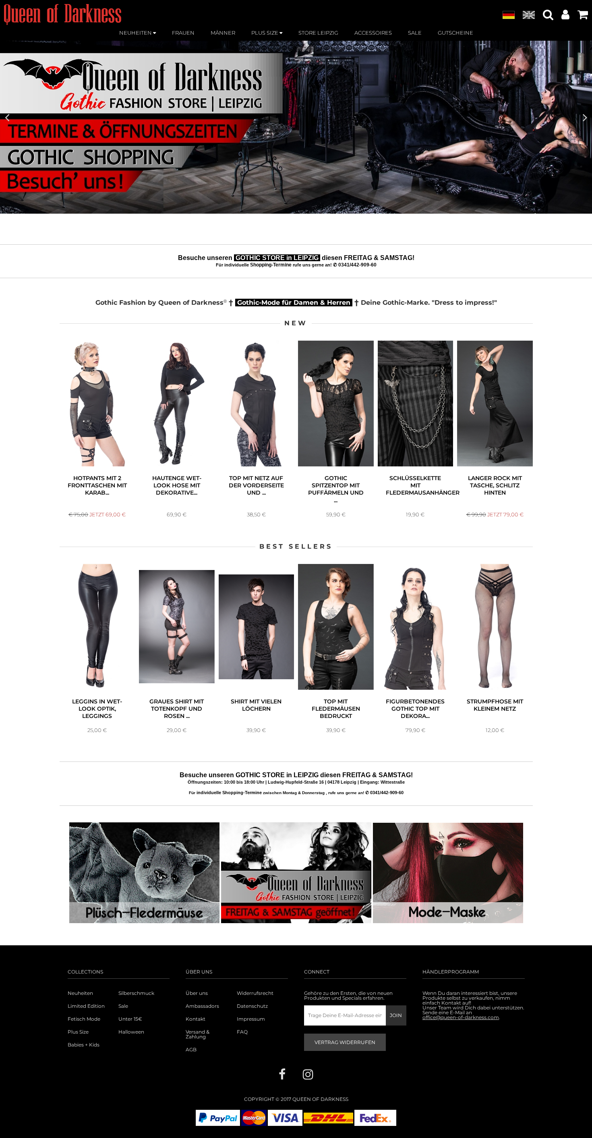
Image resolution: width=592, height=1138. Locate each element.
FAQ (242, 1032)
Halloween (131, 1032)
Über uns (197, 993)
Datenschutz (252, 1006)
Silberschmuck (136, 993)
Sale (123, 1006)
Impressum (251, 1019)
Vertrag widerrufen (345, 1042)
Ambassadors (202, 1006)
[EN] (529, 15)
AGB (191, 1049)
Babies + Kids (83, 1044)
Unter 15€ (130, 1019)
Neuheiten (80, 993)
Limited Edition (86, 1006)
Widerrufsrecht (255, 993)
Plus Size (78, 1032)
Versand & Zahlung (197, 1034)
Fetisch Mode (84, 1019)
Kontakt (195, 1019)
